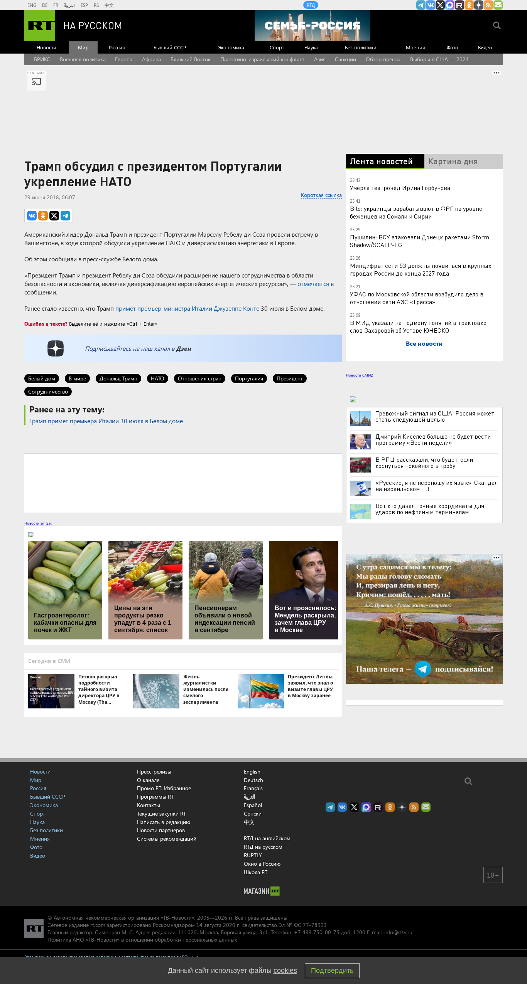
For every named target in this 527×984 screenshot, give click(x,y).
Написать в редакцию (163, 822)
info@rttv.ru (398, 932)
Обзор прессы (383, 59)
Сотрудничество (48, 391)
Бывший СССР (170, 47)
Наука (311, 47)
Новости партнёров (161, 830)
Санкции (345, 59)
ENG (31, 5)
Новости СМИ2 (359, 375)
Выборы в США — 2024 (439, 59)
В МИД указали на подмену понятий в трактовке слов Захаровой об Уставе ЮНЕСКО (418, 326)
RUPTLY (253, 855)
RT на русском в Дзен (478, 5)
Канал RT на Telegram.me (421, 5)
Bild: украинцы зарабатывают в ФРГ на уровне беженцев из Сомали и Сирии (416, 212)
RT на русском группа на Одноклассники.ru (469, 5)
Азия (320, 59)
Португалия (249, 378)
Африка (151, 59)
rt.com (97, 924)
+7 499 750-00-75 (317, 932)
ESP (84, 5)
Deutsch (253, 780)
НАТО (157, 378)
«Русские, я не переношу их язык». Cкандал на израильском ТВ (436, 485)
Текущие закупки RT (161, 813)
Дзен (183, 348)
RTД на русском (263, 846)
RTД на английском (267, 838)
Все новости (424, 343)
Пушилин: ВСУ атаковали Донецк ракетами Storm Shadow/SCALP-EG (419, 241)
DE (44, 5)
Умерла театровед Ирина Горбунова (400, 187)
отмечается (313, 283)
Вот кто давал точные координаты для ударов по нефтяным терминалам (429, 509)
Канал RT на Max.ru (449, 5)
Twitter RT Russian (440, 5)
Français (253, 788)
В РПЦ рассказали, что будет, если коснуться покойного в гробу (424, 462)
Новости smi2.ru (38, 523)
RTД (311, 5)
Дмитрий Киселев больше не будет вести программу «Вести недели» (433, 439)
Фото (452, 47)
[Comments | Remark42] (183, 482)
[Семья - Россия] (312, 25)
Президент (290, 378)
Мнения (415, 47)
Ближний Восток (191, 59)
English (252, 772)
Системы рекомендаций (166, 838)
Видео (485, 47)
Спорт (277, 47)
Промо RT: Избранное (164, 788)
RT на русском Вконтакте (430, 5)
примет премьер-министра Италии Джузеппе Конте (187, 308)
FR (55, 5)
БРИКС (42, 59)
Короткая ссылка (321, 194)
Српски (253, 814)
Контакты (148, 805)
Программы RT (155, 796)
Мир (83, 47)
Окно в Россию (262, 863)
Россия (117, 47)
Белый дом (41, 378)
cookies (285, 970)
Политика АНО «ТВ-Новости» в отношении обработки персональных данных (142, 939)
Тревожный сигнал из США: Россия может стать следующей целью (434, 416)
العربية (69, 5)
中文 (109, 5)
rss (488, 5)
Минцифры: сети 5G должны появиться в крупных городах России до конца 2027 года (421, 269)
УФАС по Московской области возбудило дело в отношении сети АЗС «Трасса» (416, 298)
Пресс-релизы (154, 771)
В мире (77, 378)
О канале (148, 780)
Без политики (361, 47)
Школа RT (255, 872)
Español (253, 805)
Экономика (231, 47)
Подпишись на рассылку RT (498, 5)
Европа (123, 59)
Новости (46, 47)
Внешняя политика (83, 59)
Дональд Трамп (118, 378)
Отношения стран (199, 378)
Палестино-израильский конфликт (262, 59)
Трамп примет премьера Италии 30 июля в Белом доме (106, 421)
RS (96, 5)
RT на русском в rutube (459, 5)
